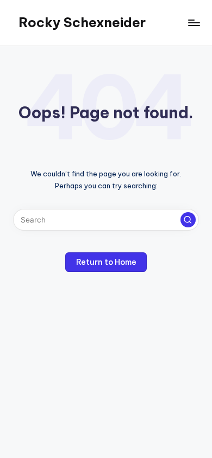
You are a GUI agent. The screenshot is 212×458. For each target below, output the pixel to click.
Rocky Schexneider (82, 22)
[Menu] (193, 23)
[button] (188, 219)
